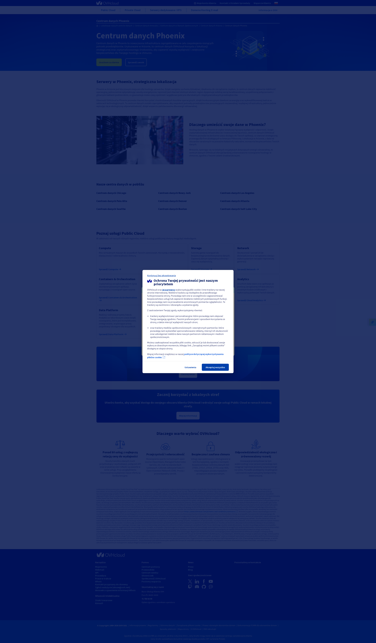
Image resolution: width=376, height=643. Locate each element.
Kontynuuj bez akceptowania (161, 275)
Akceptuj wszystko (215, 367)
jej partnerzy (168, 289)
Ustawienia (190, 367)
